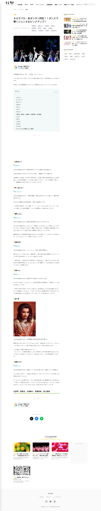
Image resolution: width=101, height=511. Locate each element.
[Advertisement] (37, 149)
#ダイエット (77, 56)
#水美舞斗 (50, 28)
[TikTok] (54, 501)
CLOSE (55, 92)
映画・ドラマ (58, 4)
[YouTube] (50, 501)
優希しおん (19, 102)
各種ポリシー (49, 497)
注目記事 (20, 4)
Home (15, 9)
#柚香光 (44, 28)
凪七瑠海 (18, 126)
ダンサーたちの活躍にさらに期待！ (25, 128)
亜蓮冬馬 (18, 104)
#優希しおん (40, 25)
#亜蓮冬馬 (34, 25)
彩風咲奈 (18, 124)
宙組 (15, 14)
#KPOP (66, 56)
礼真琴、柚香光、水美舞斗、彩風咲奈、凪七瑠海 (28, 114)
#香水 (71, 56)
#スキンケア (72, 59)
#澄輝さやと (34, 30)
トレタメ (50, 493)
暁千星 (18, 109)
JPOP (26, 4)
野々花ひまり (19, 99)
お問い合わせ (58, 497)
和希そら (18, 107)
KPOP (31, 4)
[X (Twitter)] (46, 501)
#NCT (83, 56)
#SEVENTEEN (77, 53)
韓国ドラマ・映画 (69, 4)
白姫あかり (19, 97)
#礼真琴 (47, 30)
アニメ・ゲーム (40, 4)
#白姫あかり (41, 30)
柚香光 (18, 119)
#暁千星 (39, 28)
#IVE (66, 53)
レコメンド (79, 4)
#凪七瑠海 (47, 25)
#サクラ (66, 59)
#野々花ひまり (53, 30)
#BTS (70, 53)
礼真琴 (18, 116)
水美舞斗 (18, 121)
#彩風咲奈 (34, 28)
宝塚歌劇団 (49, 4)
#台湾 (83, 53)
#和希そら (53, 25)
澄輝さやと (19, 111)
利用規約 (42, 497)
